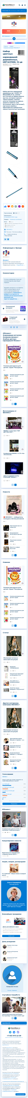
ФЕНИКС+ (16, 47)
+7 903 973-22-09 (14, 1036)
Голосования (7, 774)
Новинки (7, 36)
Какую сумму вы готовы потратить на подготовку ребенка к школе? (12, 780)
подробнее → (20, 265)
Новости (6, 492)
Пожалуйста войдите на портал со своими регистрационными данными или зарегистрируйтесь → (13, 296)
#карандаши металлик (10, 225)
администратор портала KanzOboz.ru (14, 1037)
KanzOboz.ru (5, 1045)
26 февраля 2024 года (10, 217)
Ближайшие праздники (11, 914)
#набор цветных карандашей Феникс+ (14, 223)
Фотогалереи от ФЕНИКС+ (9, 411)
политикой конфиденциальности (9, 1078)
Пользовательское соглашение (10, 1073)
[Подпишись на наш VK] (14, 1032)
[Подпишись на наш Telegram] (10, 1032)
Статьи (6, 632)
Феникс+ (6, 260)
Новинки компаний (16, 219)
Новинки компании (8, 47)
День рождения (8, 941)
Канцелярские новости (11, 841)
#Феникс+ (11, 221)
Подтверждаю (20, 1094)
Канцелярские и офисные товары (15, 1029)
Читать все (11, 936)
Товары (11, 46)
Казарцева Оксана (12, 986)
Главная (6, 46)
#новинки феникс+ (9, 226)
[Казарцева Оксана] (12, 975)
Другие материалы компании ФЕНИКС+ (11, 704)
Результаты (14, 803)
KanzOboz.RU (6, 1023)
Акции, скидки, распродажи (13, 862)
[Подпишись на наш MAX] (18, 1032)
